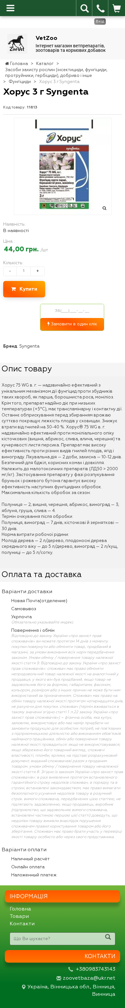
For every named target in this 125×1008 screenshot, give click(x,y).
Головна (20, 909)
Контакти (22, 924)
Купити (26, 289)
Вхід (100, 21)
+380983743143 (95, 969)
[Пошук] (108, 938)
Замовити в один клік (73, 324)
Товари (19, 916)
